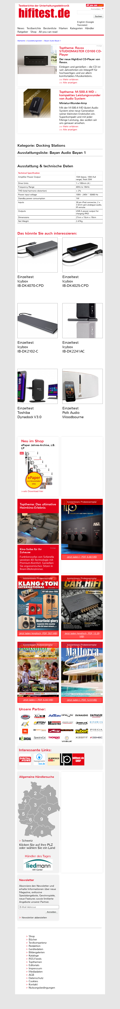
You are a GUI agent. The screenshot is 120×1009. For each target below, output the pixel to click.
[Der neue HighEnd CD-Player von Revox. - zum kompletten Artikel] (38, 65)
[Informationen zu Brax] (67, 717)
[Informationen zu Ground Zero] (67, 724)
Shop (33, 32)
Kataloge (34, 955)
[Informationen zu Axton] (54, 717)
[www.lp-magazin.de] (66, 767)
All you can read (48, 32)
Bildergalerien (37, 952)
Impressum (35, 968)
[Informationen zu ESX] (25, 724)
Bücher (33, 939)
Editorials (34, 965)
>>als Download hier (32, 491)
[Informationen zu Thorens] (54, 739)
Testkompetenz (38, 942)
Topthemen (35, 962)
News (20, 28)
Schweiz (27, 840)
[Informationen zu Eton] (40, 724)
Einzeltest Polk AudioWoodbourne (73, 412)
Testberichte (34, 28)
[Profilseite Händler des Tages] (38, 869)
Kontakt (33, 984)
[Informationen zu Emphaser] (96, 717)
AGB (31, 975)
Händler (89, 28)
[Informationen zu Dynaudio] (81, 717)
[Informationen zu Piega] (96, 732)
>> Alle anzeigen (68, 82)
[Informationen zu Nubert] (81, 732)
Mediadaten (36, 971)
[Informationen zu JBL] (25, 732)
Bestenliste (49, 28)
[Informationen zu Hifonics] (96, 724)
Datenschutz (36, 978)
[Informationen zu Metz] (54, 732)
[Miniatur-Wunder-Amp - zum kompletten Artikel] (38, 111)
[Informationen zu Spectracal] (40, 739)
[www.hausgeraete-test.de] (39, 767)
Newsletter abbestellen (34, 917)
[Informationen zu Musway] (67, 732)
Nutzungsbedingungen (42, 987)
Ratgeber (22, 32)
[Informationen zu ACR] (25, 717)
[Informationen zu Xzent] (81, 739)
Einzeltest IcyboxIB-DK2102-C (27, 347)
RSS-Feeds (35, 959)
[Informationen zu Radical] (25, 739)
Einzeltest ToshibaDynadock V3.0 (29, 412)
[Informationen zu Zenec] (96, 739)
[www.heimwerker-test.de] (54, 767)
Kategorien (76, 28)
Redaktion (34, 946)
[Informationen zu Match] (40, 732)
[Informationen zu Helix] (81, 724)
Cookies (33, 981)
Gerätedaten (36, 949)
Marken (63, 28)
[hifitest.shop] (78, 767)
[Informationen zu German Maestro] (54, 724)
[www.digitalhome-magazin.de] (25, 767)
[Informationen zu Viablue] (67, 739)
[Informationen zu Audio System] (40, 717)
